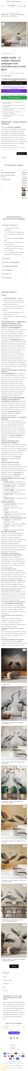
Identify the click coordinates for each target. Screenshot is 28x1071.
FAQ (4, 987)
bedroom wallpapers (16, 435)
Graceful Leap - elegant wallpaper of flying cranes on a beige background (12, 920)
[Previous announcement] (2, 1)
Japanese (7, 519)
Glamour (6, 526)
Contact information (11, 1067)
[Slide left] (10, 50)
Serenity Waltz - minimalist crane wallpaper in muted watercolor (13, 723)
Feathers (6, 508)
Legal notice (20, 1067)
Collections (6, 983)
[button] (3, 6)
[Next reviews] (26, 189)
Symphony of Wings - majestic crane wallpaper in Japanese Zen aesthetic (13, 960)
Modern (6, 530)
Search (5, 977)
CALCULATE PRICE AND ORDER (14, 83)
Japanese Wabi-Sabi (13, 411)
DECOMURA (13, 1061)
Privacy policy (20, 1063)
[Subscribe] (23, 1027)
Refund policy (12, 1063)
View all (14, 966)
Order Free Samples (14, 97)
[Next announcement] (25, 1)
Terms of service (10, 1065)
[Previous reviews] (1, 189)
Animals (6, 512)
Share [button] (4, 157)
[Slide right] (17, 50)
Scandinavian (18, 472)
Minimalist (17, 474)
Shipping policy (19, 1065)
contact (5, 990)
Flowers (6, 516)
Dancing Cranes (6, 684)
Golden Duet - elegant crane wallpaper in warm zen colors (13, 841)
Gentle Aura (7, 514)
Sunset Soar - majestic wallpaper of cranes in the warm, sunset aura (14, 881)
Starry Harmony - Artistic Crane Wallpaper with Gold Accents (13, 762)
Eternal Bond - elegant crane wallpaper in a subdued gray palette (12, 802)
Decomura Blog (7, 980)
